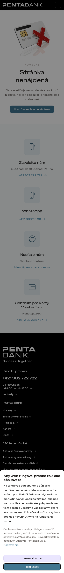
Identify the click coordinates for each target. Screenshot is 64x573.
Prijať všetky (32, 566)
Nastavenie (11, 545)
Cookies (31, 537)
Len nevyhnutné (32, 558)
